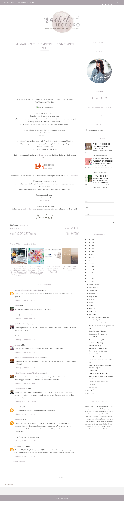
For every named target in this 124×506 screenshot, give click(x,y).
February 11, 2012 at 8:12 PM (25, 456)
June (91, 303)
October (92, 291)
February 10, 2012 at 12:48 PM (26, 401)
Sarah (17, 306)
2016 (89, 270)
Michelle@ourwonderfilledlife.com (29, 358)
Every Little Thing (95, 346)
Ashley (17, 345)
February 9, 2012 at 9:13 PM (25, 383)
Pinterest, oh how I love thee (98, 323)
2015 (89, 273)
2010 (89, 393)
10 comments (14, 228)
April (91, 309)
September (93, 294)
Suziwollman (20, 446)
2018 (89, 264)
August (91, 297)
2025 (89, 243)
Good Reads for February (97, 331)
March (91, 312)
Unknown (19, 420)
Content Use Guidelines (26, 2)
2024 (89, 246)
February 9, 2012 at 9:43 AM (25, 352)
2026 (89, 240)
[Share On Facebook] (74, 228)
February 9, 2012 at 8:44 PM (25, 368)
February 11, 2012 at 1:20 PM (25, 414)
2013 (89, 279)
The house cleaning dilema (98, 340)
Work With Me (9, 2)
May (90, 306)
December (92, 285)
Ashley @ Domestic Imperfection (28, 290)
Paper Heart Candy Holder (98, 357)
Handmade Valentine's (96, 354)
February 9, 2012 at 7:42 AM (25, 339)
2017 (89, 267)
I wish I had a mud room (97, 337)
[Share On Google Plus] (77, 228)
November (93, 288)
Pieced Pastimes (21, 388)
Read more (104, 155)
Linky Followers (29, 209)
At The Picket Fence (70, 175)
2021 (89, 255)
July (90, 300)
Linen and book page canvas (98, 334)
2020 (89, 258)
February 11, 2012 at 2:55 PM (25, 441)
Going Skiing (93, 371)
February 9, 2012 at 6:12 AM (25, 300)
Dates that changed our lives (98, 373)
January (91, 387)
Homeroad (42, 155)
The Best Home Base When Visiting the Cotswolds (101, 146)
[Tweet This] (72, 228)
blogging (24, 225)
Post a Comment (19, 462)
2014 (89, 276)
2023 (89, 249)
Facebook (44, 198)
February (92, 315)
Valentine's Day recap (96, 343)
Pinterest (45, 201)
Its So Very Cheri (21, 324)
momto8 (18, 407)
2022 (89, 252)
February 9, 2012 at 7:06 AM (25, 318)
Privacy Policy (7, 484)
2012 (89, 282)
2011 (89, 390)
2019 (89, 261)
